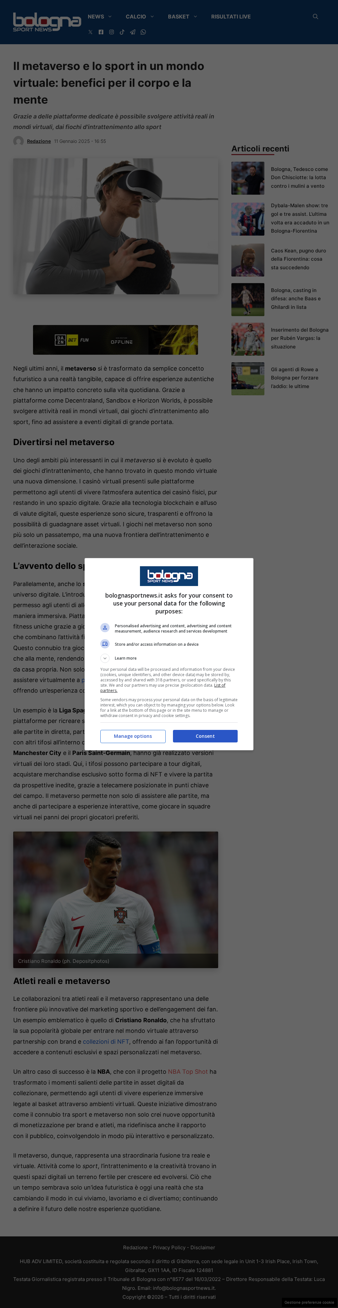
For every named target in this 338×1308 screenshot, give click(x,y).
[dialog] (169, 654)
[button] (169, 658)
